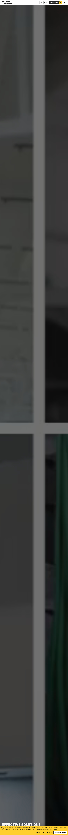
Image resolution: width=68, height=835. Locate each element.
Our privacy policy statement (44, 832)
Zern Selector (54, 2)
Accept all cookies (60, 832)
